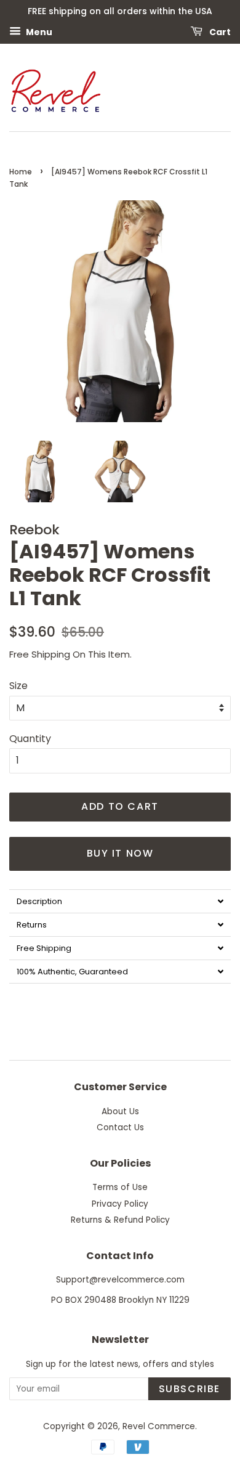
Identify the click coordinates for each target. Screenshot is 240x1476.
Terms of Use (120, 1187)
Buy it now (120, 853)
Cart (219, 31)
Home (20, 171)
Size (18, 686)
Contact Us (120, 1127)
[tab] (120, 901)
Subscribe (189, 1389)
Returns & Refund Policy (120, 1220)
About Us (120, 1111)
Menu (38, 31)
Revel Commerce (158, 1426)
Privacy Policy (120, 1204)
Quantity (30, 739)
